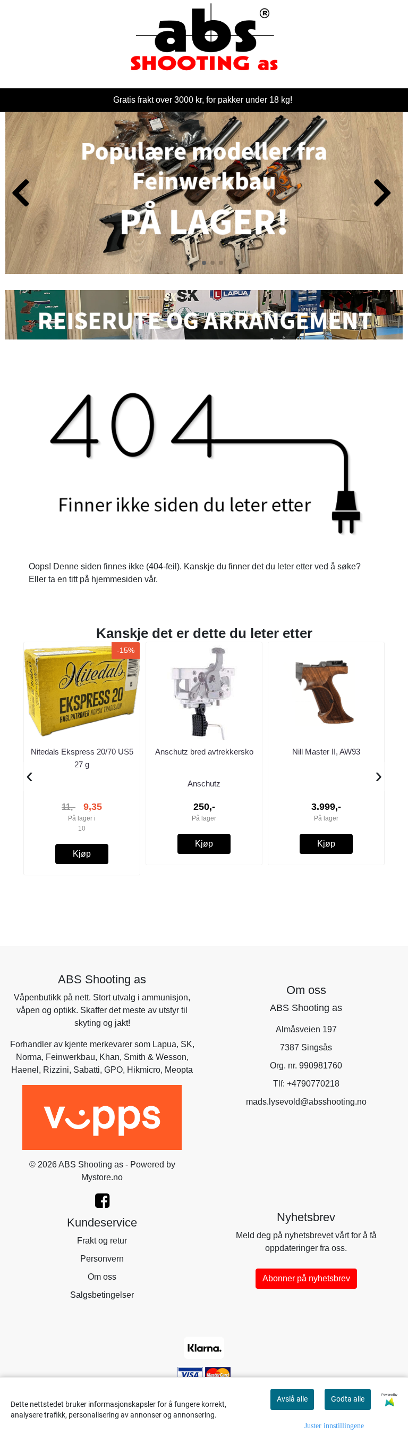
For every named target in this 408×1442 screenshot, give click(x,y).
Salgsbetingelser (102, 1294)
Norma (28, 1057)
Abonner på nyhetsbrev (306, 1278)
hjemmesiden (116, 579)
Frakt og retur (102, 1240)
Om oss (102, 1276)
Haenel (25, 1069)
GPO (113, 1069)
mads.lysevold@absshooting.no (306, 1101)
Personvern (102, 1258)
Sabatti (86, 1069)
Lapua (164, 1044)
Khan (109, 1057)
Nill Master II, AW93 (326, 751)
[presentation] (29, 776)
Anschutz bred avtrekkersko (204, 751)
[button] (187, 263)
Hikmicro (143, 1069)
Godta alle (347, 1399)
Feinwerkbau (70, 1057)
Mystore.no (102, 1177)
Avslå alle (292, 1399)
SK (186, 1044)
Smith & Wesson (155, 1057)
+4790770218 (313, 1083)
